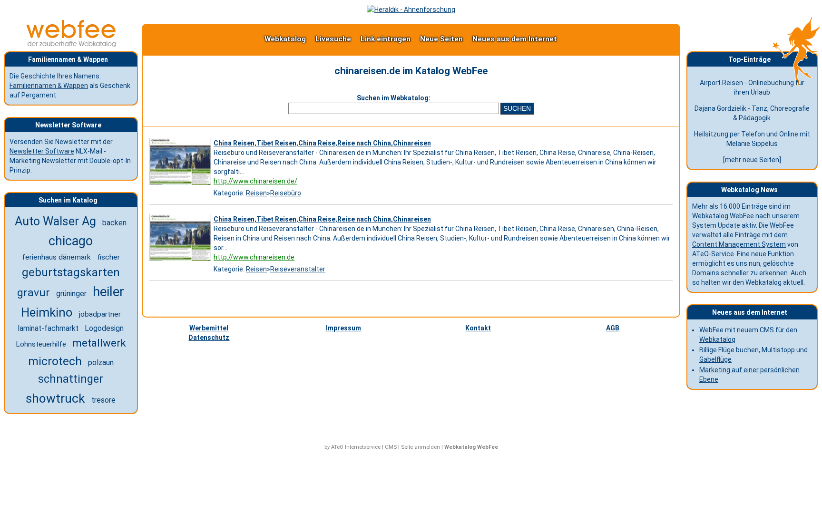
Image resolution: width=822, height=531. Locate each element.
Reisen (256, 193)
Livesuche (333, 39)
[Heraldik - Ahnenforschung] (411, 9)
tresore (103, 400)
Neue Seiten (441, 39)
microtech (55, 361)
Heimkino (47, 312)
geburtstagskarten (71, 272)
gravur (33, 292)
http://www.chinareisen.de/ (255, 181)
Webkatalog (285, 39)
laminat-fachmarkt (48, 328)
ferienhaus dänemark (56, 257)
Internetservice (363, 447)
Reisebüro (285, 193)
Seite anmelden (420, 447)
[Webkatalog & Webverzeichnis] (71, 44)
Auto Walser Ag (55, 221)
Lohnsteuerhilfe (41, 344)
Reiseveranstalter (297, 269)
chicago (71, 241)
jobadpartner (100, 314)
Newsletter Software (42, 151)
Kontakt (478, 328)
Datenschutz (208, 337)
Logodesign (104, 328)
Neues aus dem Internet (514, 39)
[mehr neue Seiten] (752, 160)
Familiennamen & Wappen (49, 85)
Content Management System (739, 244)
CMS (391, 447)
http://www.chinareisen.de (254, 257)
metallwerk (99, 343)
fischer (108, 257)
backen (114, 222)
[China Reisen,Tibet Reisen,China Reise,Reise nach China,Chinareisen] (181, 185)
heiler (108, 291)
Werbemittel (208, 328)
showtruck (55, 398)
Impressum (343, 328)
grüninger (71, 293)
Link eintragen (386, 39)
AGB (612, 328)
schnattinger (70, 379)
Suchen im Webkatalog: (394, 98)
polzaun (101, 362)
